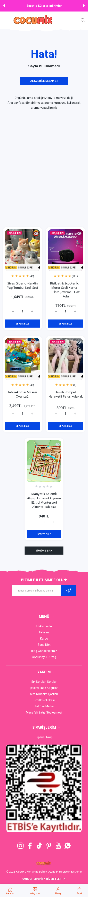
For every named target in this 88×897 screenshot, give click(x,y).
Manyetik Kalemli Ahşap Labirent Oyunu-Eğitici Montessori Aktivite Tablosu (44, 500)
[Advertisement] (44, 169)
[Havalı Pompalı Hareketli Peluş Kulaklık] (65, 359)
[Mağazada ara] (83, 20)
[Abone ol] (68, 590)
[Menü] (5, 20)
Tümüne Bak (44, 550)
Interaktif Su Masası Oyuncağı (22, 394)
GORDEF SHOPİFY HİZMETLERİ (44, 879)
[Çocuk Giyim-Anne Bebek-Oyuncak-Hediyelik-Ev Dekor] (33, 20)
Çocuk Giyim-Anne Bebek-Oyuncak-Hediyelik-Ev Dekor (49, 871)
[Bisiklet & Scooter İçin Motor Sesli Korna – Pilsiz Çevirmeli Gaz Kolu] (65, 250)
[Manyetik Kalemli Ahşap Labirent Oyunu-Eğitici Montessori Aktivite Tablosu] (44, 461)
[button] (4, 5)
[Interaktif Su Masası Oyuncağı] (22, 359)
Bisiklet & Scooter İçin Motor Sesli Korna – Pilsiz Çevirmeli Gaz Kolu (65, 289)
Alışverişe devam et (44, 81)
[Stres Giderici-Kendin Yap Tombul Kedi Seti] (22, 250)
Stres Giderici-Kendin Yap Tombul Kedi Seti (22, 285)
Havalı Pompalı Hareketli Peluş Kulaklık (66, 394)
